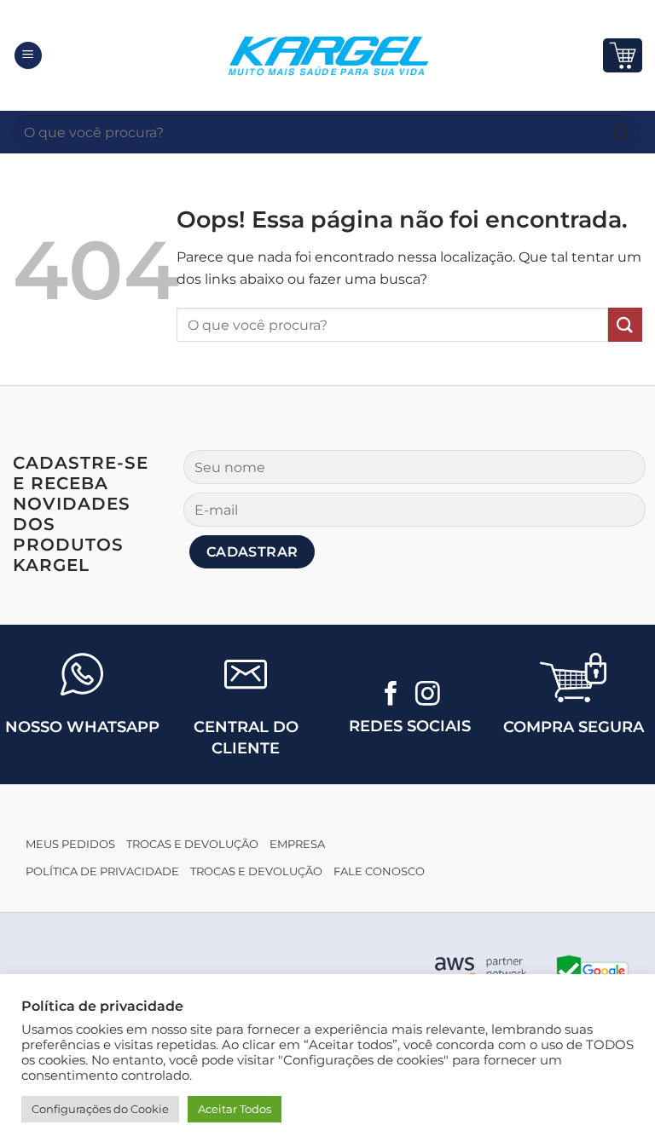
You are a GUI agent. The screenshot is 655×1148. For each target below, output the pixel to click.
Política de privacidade (102, 871)
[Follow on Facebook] (391, 695)
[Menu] (28, 56)
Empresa (297, 844)
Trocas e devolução (192, 844)
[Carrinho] (622, 55)
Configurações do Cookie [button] (100, 1109)
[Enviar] (622, 131)
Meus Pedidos (70, 844)
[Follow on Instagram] (427, 695)
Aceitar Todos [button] (234, 1109)
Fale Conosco (379, 871)
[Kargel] (327, 55)
